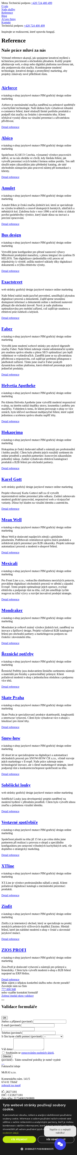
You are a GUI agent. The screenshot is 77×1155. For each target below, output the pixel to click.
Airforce (9, 87)
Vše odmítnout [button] (56, 1139)
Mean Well (11, 519)
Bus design (11, 235)
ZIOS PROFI (13, 950)
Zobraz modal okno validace (17, 995)
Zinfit (6, 906)
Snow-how (10, 738)
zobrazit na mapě (11, 1085)
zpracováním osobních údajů (37, 1052)
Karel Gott (11, 479)
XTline (7, 866)
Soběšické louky (16, 785)
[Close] (2, 999)
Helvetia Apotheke (18, 385)
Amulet (8, 188)
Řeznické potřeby (17, 654)
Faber (7, 328)
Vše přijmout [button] (19, 1139)
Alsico (7, 138)
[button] (38, 1149)
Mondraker (12, 610)
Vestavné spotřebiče (19, 822)
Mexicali (9, 563)
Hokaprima (12, 432)
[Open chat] (60, 1144)
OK (4, 1017)
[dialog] (38, 1127)
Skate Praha (12, 697)
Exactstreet (11, 282)
